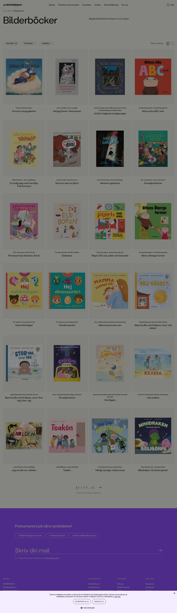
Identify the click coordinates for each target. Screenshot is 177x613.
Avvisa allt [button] (99, 601)
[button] (88, 608)
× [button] (174, 593)
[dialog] (88, 306)
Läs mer (117, 596)
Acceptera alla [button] (82, 601)
